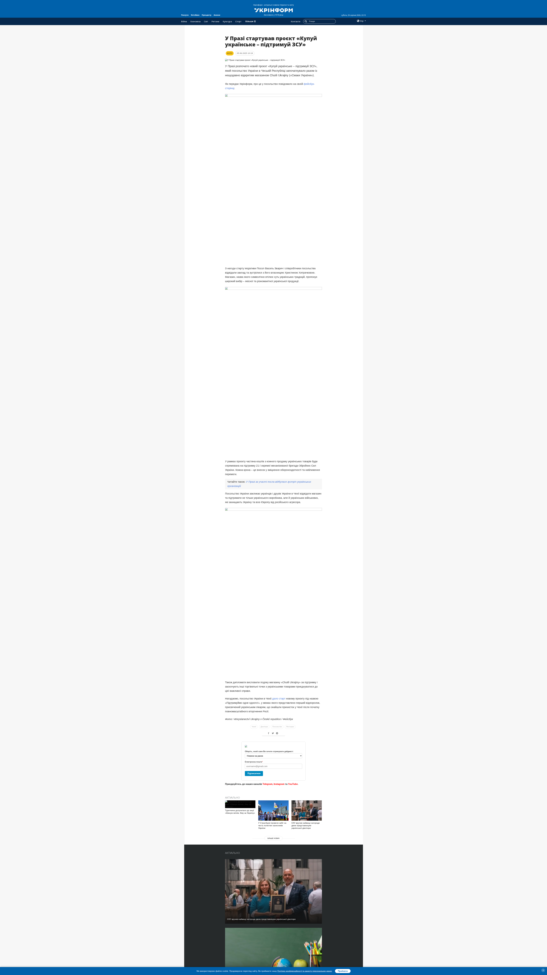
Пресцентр (206, 15)
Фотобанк (195, 15)
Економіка (195, 21)
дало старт (278, 698)
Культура (227, 21)
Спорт (238, 21)
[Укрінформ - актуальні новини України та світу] (273, 10)
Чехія (254, 727)
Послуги (185, 15)
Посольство (277, 727)
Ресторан (290, 727)
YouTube (293, 784)
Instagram (279, 784)
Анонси (217, 15)
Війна (184, 21)
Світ (206, 21)
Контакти (295, 21)
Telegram (268, 784)
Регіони (215, 21)
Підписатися (254, 773)
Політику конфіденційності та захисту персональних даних (304, 971)
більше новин (273, 838)
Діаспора (264, 727)
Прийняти (343, 971)
